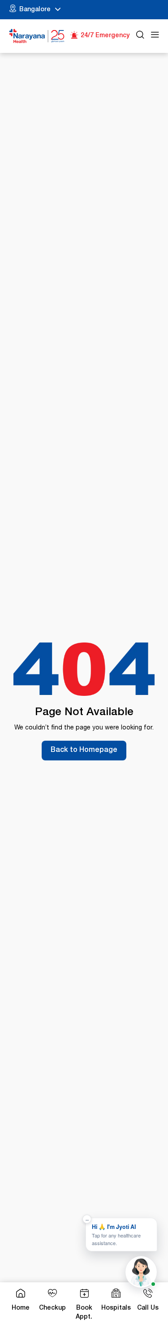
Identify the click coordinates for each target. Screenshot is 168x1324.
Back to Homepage (84, 750)
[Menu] (155, 36)
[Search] (140, 36)
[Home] (37, 36)
